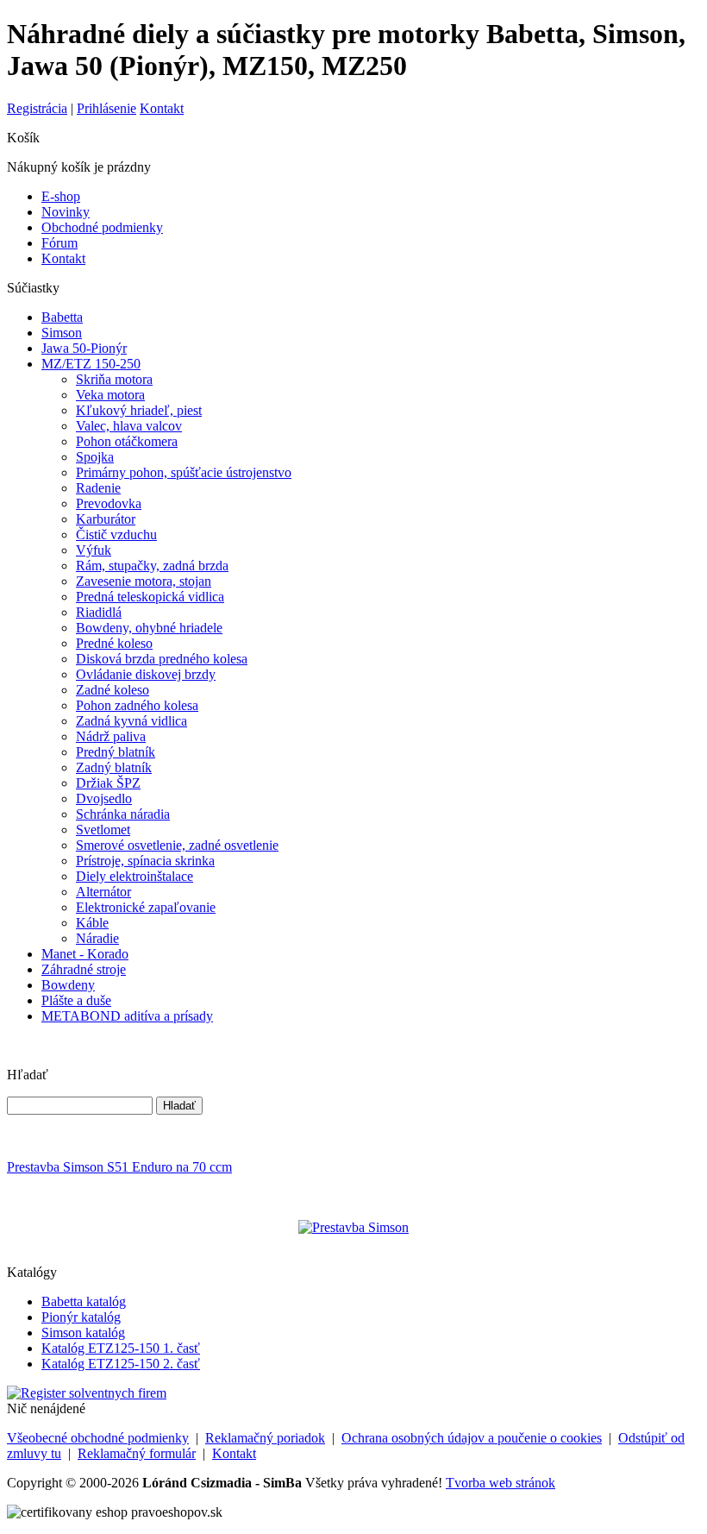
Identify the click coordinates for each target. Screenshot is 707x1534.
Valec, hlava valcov (129, 425)
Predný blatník (115, 752)
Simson (61, 332)
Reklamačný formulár (137, 1453)
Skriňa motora (114, 379)
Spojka (95, 457)
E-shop (60, 196)
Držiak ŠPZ (108, 783)
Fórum (59, 243)
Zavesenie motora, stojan (143, 581)
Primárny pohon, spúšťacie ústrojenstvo (183, 472)
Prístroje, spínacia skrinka (145, 860)
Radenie (98, 488)
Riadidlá (99, 612)
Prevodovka (108, 503)
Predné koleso (114, 643)
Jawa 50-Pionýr (84, 348)
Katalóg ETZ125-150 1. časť (120, 1348)
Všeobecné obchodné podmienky (98, 1437)
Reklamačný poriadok (265, 1437)
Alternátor (103, 891)
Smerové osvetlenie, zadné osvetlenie (177, 845)
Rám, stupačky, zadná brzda (152, 565)
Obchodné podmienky (102, 227)
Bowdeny (68, 985)
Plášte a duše (76, 1000)
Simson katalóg (83, 1332)
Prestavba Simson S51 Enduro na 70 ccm (119, 1167)
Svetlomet (103, 829)
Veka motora (110, 394)
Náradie (97, 938)
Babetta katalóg (83, 1301)
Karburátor (105, 519)
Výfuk (93, 550)
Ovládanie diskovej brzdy (146, 674)
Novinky (65, 211)
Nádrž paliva (111, 736)
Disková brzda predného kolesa (161, 658)
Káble (92, 922)
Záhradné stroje (83, 969)
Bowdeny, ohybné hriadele (149, 627)
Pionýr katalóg (81, 1317)
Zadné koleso (112, 689)
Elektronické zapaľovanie (146, 907)
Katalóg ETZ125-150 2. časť (120, 1363)
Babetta (62, 317)
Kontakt (162, 108)
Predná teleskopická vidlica (150, 596)
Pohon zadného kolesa (137, 705)
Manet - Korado (84, 953)
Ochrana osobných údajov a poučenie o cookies (471, 1437)
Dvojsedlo (104, 798)
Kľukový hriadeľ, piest (139, 410)
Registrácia (37, 108)
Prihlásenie (106, 108)
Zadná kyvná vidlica (131, 721)
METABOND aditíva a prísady (127, 1016)
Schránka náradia (123, 814)
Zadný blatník (114, 767)
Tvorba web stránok (500, 1482)
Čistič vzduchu (116, 534)
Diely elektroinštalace (134, 876)
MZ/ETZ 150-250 (91, 363)
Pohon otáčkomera (127, 441)
